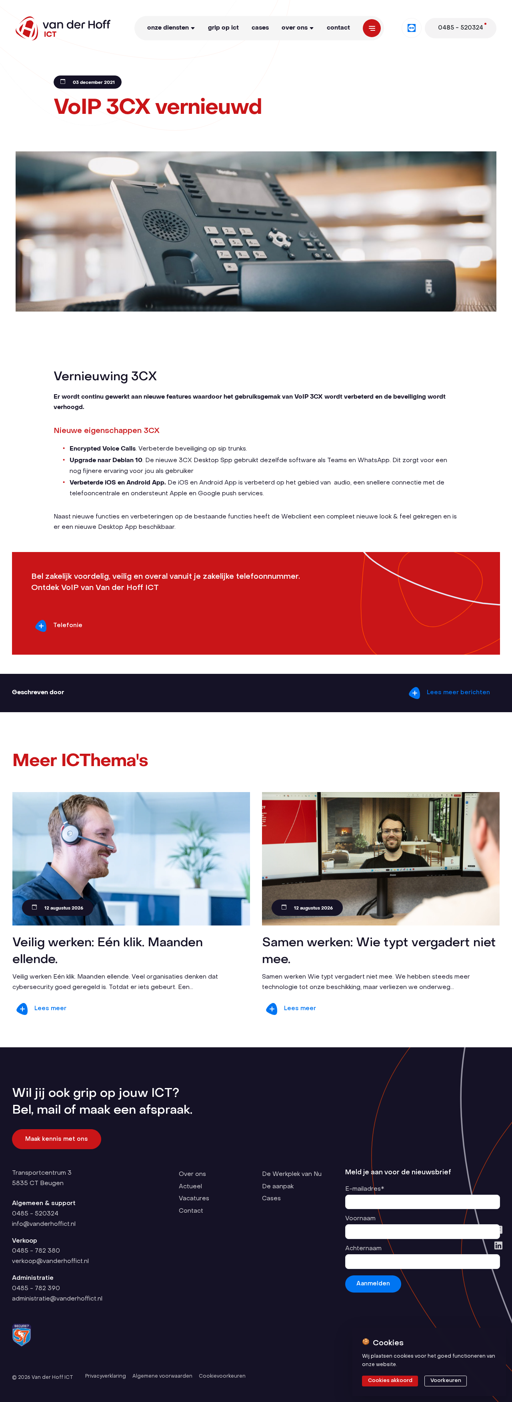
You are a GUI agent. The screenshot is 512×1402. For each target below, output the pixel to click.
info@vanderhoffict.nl (44, 1224)
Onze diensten (168, 28)
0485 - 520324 (35, 1214)
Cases (260, 28)
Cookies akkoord (390, 1380)
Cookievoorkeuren (222, 1376)
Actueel (190, 1187)
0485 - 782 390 (36, 1288)
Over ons (295, 28)
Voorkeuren (445, 1380)
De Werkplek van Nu (292, 1174)
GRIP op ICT (223, 28)
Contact (338, 28)
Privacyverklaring (105, 1376)
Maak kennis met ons (56, 1139)
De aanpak (278, 1187)
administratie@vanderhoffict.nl (57, 1299)
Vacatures (194, 1198)
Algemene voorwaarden (162, 1376)
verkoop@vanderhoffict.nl (50, 1261)
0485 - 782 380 (36, 1251)
